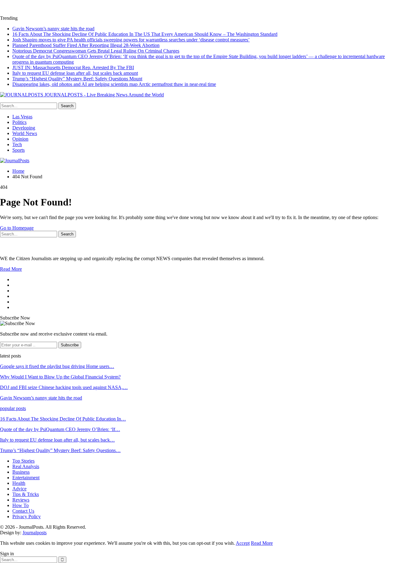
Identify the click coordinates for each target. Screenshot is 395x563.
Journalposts (35, 532)
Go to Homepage (17, 228)
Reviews (20, 499)
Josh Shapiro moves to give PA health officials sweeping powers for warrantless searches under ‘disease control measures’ (131, 39)
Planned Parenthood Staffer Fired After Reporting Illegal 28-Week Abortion (86, 45)
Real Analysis (25, 466)
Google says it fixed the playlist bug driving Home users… (57, 366)
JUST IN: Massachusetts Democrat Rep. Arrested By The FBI (73, 67)
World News (24, 133)
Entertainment (26, 477)
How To (20, 505)
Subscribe (70, 345)
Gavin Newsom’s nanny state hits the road (53, 28)
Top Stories (23, 461)
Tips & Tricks (25, 494)
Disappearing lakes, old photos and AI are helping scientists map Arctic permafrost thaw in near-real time (114, 84)
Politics (19, 122)
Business (21, 472)
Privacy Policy (26, 516)
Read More (11, 269)
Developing (23, 127)
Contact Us (23, 511)
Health (18, 483)
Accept (243, 543)
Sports (18, 150)
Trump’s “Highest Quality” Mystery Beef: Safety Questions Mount (77, 78)
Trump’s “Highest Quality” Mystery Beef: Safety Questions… (60, 450)
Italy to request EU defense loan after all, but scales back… (57, 439)
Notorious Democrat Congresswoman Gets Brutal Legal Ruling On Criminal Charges (95, 50)
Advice (19, 488)
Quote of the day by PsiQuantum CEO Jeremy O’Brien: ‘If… (60, 429)
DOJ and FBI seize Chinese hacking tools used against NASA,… (64, 387)
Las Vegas (22, 116)
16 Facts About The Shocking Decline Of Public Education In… (63, 418)
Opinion (20, 139)
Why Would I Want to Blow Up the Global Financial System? (60, 376)
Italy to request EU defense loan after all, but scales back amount (75, 73)
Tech (17, 144)
